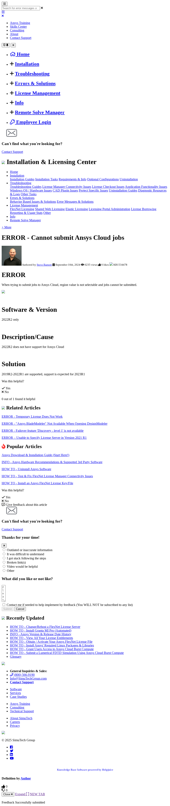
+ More (6, 227)
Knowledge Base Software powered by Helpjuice (85, 769)
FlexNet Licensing (22, 209)
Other (47, 213)
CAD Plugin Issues (65, 190)
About (14, 34)
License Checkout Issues (108, 186)
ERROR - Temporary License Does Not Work (32, 416)
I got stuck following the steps (26, 558)
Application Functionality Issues (146, 186)
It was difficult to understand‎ (25, 554)
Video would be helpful (22, 566)
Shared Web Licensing (50, 209)
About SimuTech (21, 718)
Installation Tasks (46, 179)
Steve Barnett (44, 264)
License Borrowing (143, 209)
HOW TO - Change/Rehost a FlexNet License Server (45, 626)
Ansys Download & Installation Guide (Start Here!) (35, 455)
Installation (27, 64)
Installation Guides (22, 179)
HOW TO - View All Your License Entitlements (41, 638)
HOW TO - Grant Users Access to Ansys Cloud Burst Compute (52, 649)
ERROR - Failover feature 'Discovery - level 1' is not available (43, 430)
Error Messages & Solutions (75, 201)
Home (14, 172)
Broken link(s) (16, 562)
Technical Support (22, 711)
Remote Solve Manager (40, 112)
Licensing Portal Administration (109, 209)
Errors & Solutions (35, 83)
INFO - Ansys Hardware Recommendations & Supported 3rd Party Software (52, 462)
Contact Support (20, 38)
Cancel (20, 608)
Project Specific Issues (93, 190)
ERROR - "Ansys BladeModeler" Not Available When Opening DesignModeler (54, 423)
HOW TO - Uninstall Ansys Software (26, 469)
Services (15, 693)
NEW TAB (37, 794)
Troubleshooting (32, 73)
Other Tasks (28, 194)
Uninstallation (129, 179)
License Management (37, 93)
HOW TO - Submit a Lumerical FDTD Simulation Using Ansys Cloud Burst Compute (67, 653)
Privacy (15, 725)
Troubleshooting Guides (25, 186)
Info (19, 102)
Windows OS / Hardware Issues (31, 190)
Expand (20, 794)
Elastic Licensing (77, 209)
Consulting (17, 30)
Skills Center (18, 26)
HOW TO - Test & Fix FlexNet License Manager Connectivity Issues (47, 476)
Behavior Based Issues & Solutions (33, 201)
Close (7, 794)
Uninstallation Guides (123, 190)
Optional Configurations (103, 179)
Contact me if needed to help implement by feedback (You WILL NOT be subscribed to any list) (70, 605)
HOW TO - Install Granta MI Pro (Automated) (40, 630)
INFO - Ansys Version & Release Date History (40, 634)
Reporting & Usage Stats (26, 213)
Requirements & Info (72, 179)
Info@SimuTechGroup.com (28, 678)
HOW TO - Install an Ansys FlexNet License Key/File (37, 483)
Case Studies (18, 696)
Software (16, 689)
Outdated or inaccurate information (29, 550)
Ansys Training (20, 23)
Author (26, 778)
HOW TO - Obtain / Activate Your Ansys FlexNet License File (51, 641)
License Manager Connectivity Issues (66, 186)
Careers (15, 722)
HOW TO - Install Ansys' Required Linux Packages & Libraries (52, 645)
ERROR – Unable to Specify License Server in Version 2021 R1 (44, 437)
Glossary (16, 656)
